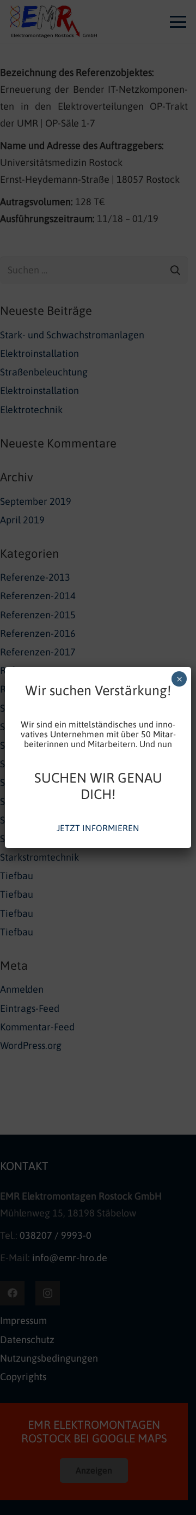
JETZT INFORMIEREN (98, 828)
